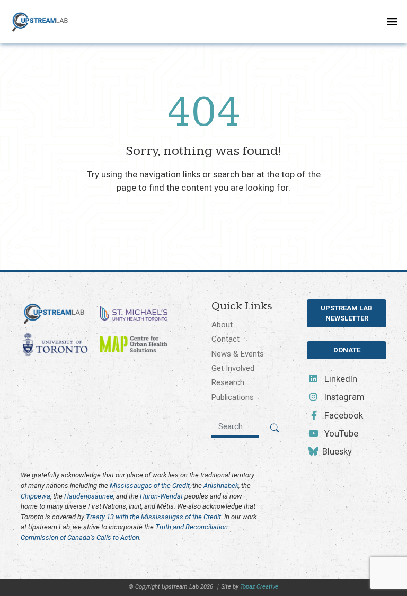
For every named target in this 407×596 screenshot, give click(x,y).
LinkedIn (339, 378)
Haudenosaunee (88, 496)
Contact (225, 339)
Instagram (343, 397)
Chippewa (35, 496)
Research (227, 382)
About (222, 325)
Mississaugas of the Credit (150, 486)
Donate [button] (346, 350)
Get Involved (232, 368)
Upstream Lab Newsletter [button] (347, 313)
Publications (232, 397)
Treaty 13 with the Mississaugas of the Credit (153, 517)
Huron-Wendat (161, 496)
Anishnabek (221, 486)
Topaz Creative (259, 586)
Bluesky (336, 451)
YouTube (340, 433)
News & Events (237, 354)
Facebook (342, 415)
